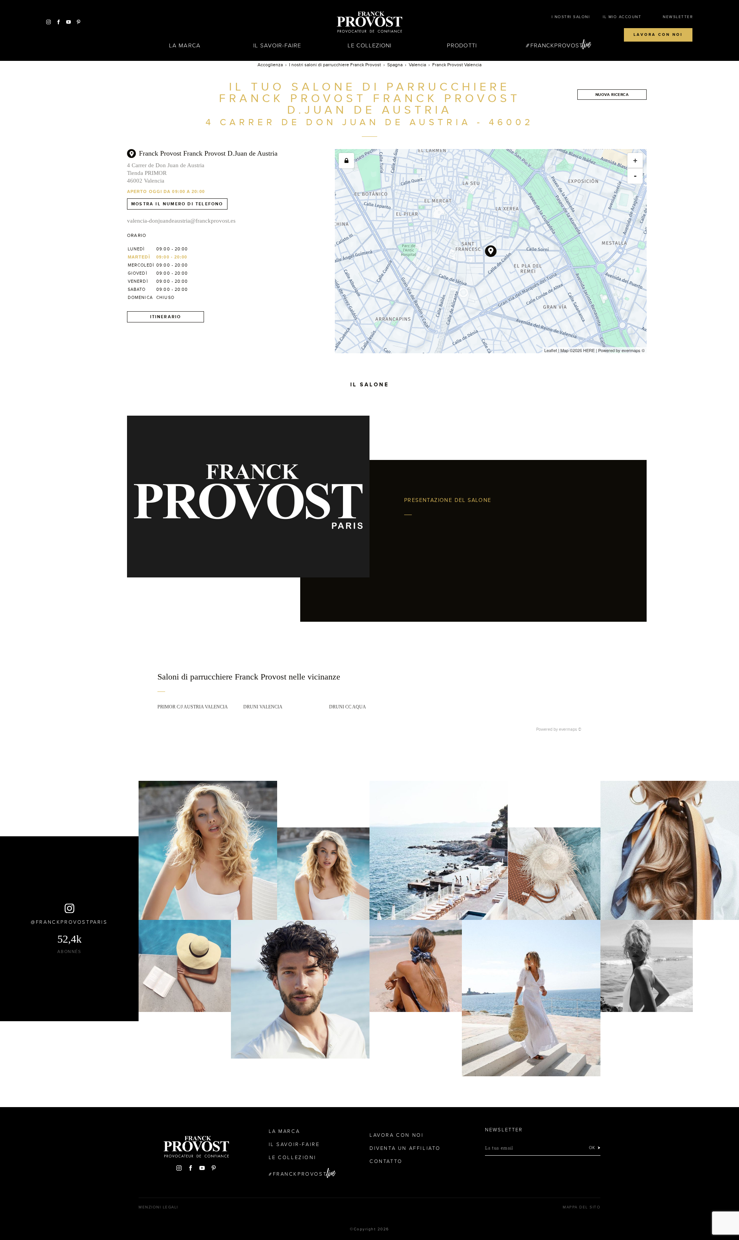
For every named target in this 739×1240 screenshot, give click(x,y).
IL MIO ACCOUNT (622, 17)
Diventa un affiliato (405, 1148)
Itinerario (165, 316)
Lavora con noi (658, 34)
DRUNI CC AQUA (347, 707)
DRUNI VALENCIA (263, 707)
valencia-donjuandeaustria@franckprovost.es (181, 221)
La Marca (184, 45)
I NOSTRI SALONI (571, 17)
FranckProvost (556, 45)
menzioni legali (158, 1207)
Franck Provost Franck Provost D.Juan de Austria (208, 153)
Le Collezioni (370, 45)
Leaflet (550, 350)
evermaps (631, 350)
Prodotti (462, 45)
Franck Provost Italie (369, 22)
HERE (589, 350)
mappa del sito (581, 1207)
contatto (386, 1161)
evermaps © (570, 729)
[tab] (369, 682)
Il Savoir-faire (277, 45)
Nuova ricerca (612, 94)
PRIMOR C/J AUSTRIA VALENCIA (192, 707)
